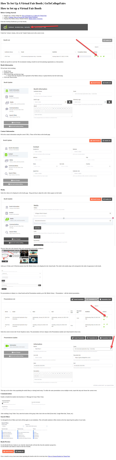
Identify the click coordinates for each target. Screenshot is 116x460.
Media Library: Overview (36, 18)
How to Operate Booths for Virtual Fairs (59, 456)
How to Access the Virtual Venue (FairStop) (26, 17)
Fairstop (11, 17)
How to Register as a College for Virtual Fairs (34, 15)
